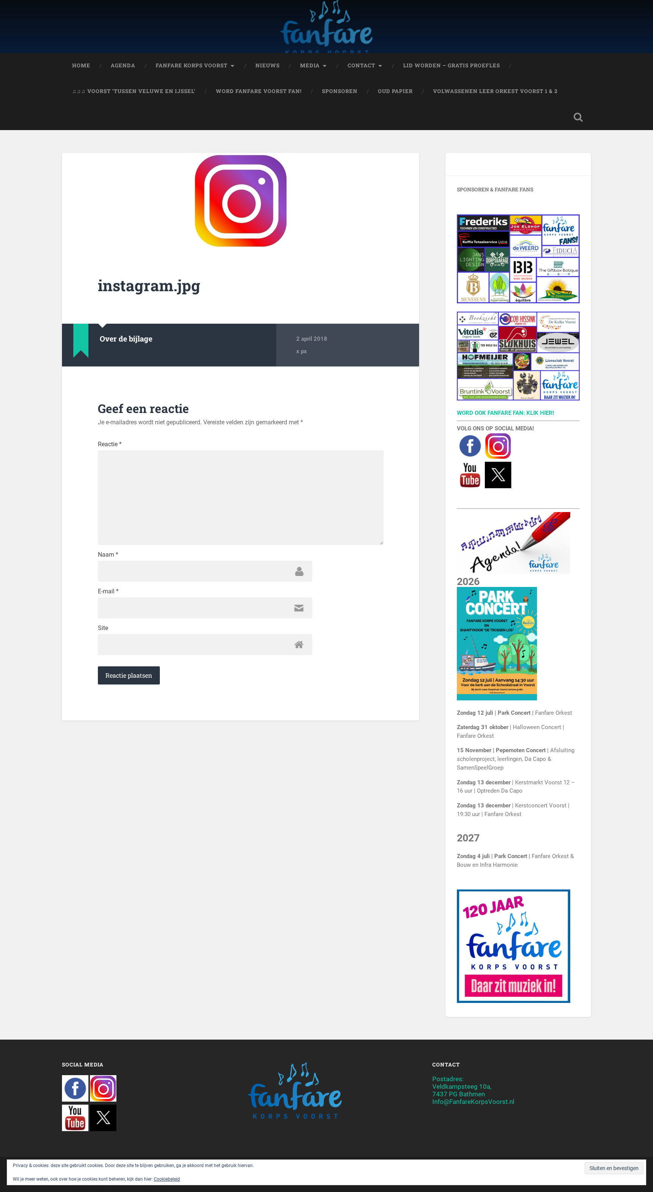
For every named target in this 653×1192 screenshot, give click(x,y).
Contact (361, 65)
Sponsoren (339, 91)
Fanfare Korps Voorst (191, 65)
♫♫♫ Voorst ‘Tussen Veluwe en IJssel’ (133, 91)
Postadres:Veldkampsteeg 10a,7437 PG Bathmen (461, 1086)
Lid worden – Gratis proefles (451, 65)
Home (81, 65)
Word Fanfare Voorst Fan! (259, 91)
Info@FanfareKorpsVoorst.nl (473, 1101)
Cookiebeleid (167, 1179)
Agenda (123, 65)
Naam (108, 555)
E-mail (108, 591)
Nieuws (267, 65)
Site (103, 628)
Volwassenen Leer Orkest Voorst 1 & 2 (495, 91)
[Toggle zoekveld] (578, 117)
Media (310, 65)
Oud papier (395, 91)
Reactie (110, 444)
